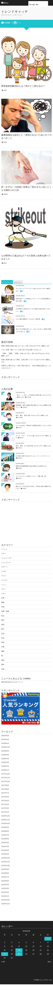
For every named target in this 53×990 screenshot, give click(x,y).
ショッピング (6, 562)
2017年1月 (5, 812)
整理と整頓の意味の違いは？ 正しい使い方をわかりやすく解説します (25, 346)
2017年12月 (5, 774)
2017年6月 (5, 797)
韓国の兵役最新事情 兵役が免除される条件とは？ (31, 466)
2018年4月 (5, 759)
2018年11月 (5, 747)
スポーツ (4, 567)
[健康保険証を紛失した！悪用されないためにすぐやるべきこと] (26, 115)
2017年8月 (5, 789)
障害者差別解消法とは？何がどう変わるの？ (23, 86)
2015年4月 (5, 884)
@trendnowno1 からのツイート (12, 682)
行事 (2, 647)
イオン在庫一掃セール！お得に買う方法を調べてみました (21, 350)
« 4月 (3, 962)
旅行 (2, 629)
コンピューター (6, 558)
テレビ (3, 576)
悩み (2, 616)
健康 (2, 602)
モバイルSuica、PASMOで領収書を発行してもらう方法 (33, 425)
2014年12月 (5, 900)
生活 (2, 633)
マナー (3, 589)
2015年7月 (5, 877)
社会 (2, 638)
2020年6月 (5, 739)
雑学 (2, 664)
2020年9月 (5, 736)
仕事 (2, 598)
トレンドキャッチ (14, 11)
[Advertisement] (26, 520)
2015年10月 (5, 865)
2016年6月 (5, 839)
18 (19, 950)
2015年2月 (5, 892)
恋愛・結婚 (5, 611)
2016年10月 (5, 823)
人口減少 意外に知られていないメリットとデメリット (33, 456)
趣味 (2, 651)
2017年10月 (5, 781)
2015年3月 (5, 888)
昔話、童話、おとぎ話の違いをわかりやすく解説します (33, 446)
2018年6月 (5, 751)
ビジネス (4, 580)
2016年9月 (5, 827)
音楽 (2, 669)
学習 (2, 607)
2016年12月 (5, 816)
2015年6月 (5, 881)
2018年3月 (5, 762)
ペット (3, 585)
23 (5, 954)
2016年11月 (5, 820)
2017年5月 (5, 801)
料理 (2, 625)
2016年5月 (5, 843)
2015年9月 (5, 869)
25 (19, 954)
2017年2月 (5, 808)
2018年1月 (5, 770)
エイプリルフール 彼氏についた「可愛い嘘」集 (31, 476)
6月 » (49, 962)
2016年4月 (5, 846)
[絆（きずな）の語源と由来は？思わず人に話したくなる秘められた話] (26, 167)
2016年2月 (5, 854)
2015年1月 (5, 896)
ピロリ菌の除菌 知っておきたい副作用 (28, 319)
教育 (2, 620)
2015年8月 (5, 873)
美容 (2, 642)
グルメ (3, 553)
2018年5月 (5, 755)
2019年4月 (5, 743)
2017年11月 (5, 778)
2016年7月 (5, 835)
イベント (4, 549)
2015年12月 (5, 858)
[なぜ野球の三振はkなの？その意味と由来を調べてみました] (26, 228)
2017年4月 (5, 804)
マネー (3, 593)
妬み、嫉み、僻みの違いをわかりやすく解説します (32, 415)
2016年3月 (5, 850)
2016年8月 (5, 831)
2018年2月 (5, 766)
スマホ (3, 571)
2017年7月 (5, 793)
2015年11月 (5, 862)
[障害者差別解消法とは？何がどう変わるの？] (26, 59)
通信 (2, 660)
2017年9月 (5, 785)
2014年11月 (5, 904)
